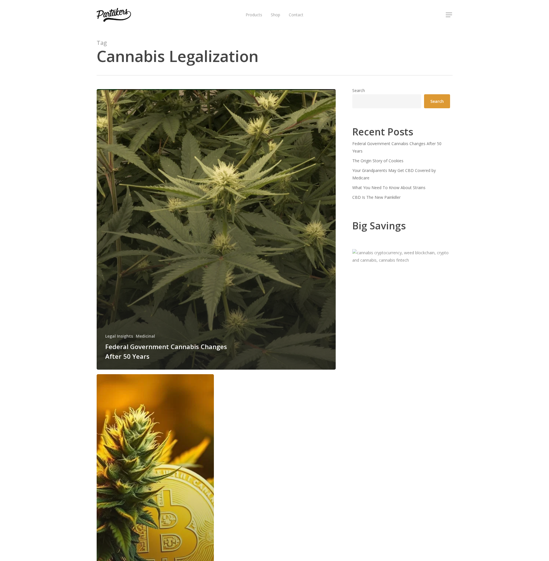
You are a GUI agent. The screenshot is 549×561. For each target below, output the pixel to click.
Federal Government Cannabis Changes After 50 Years (396, 147)
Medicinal (145, 336)
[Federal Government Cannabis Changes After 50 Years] (216, 229)
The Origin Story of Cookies (377, 160)
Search (358, 90)
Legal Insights (119, 336)
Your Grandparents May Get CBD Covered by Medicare (394, 174)
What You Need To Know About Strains (388, 187)
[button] (449, 15)
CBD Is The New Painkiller (376, 197)
